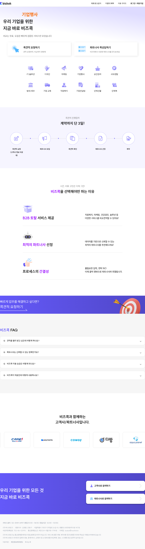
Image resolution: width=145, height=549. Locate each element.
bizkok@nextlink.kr (72, 530)
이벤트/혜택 (109, 3)
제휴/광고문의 (96, 3)
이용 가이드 (122, 3)
